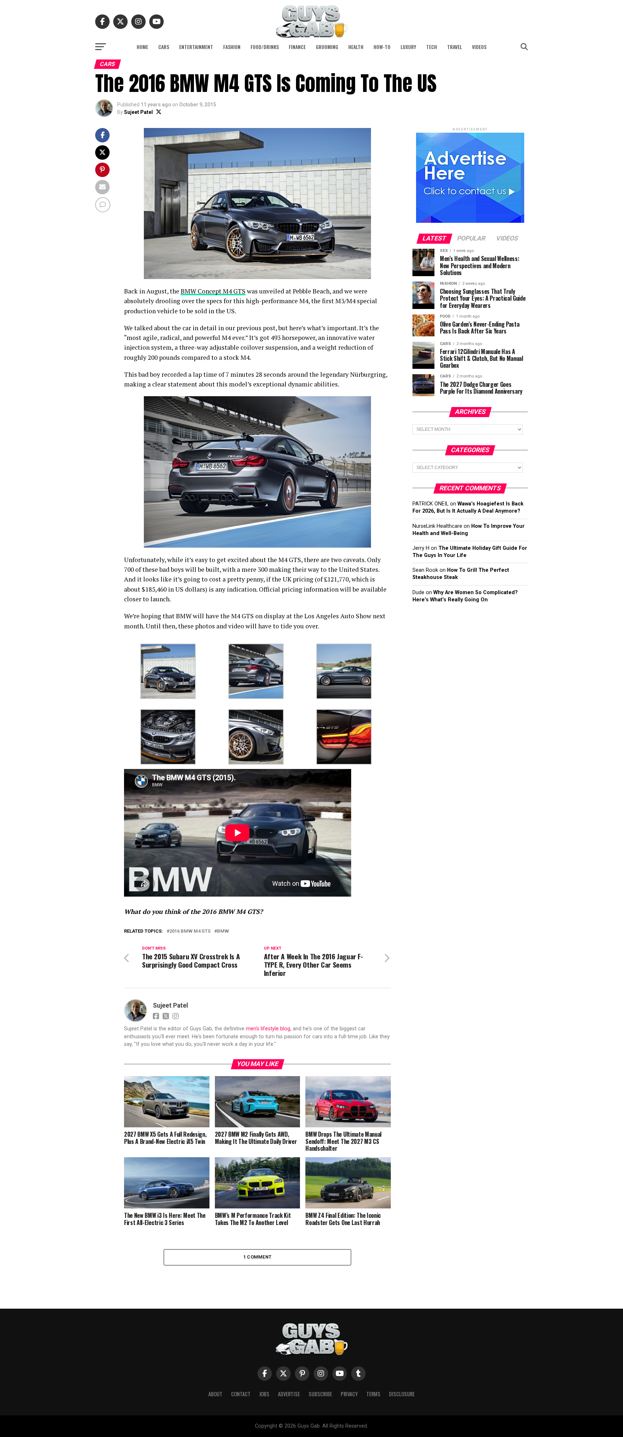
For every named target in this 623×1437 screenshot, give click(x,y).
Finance (297, 46)
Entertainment (196, 46)
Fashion (231, 46)
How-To (382, 46)
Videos (479, 46)
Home (142, 46)
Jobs (264, 1394)
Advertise (289, 1394)
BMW (223, 931)
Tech (431, 46)
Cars (163, 46)
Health (355, 46)
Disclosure (402, 1394)
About (215, 1394)
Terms (373, 1394)
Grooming (327, 46)
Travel (454, 46)
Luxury (408, 46)
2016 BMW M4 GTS (190, 931)
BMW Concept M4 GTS (213, 291)
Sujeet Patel (138, 112)
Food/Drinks (265, 46)
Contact (241, 1394)
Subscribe (320, 1394)
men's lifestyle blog (268, 1029)
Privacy (349, 1394)
